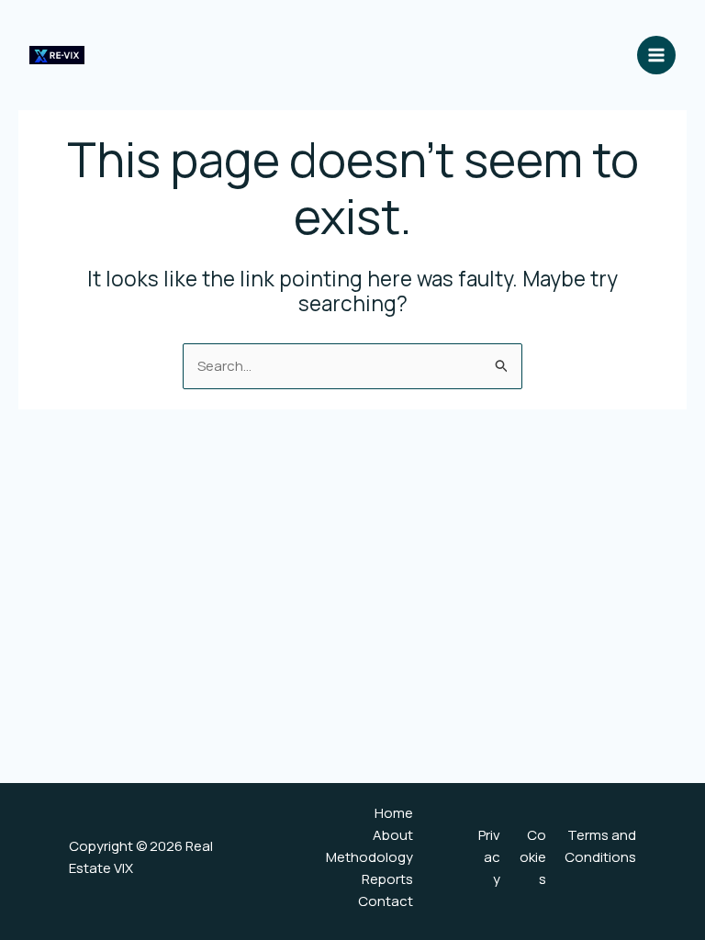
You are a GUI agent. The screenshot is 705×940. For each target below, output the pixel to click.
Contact (385, 901)
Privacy (489, 857)
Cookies (533, 857)
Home (394, 812)
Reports (387, 879)
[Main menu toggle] (657, 55)
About (393, 835)
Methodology (369, 857)
